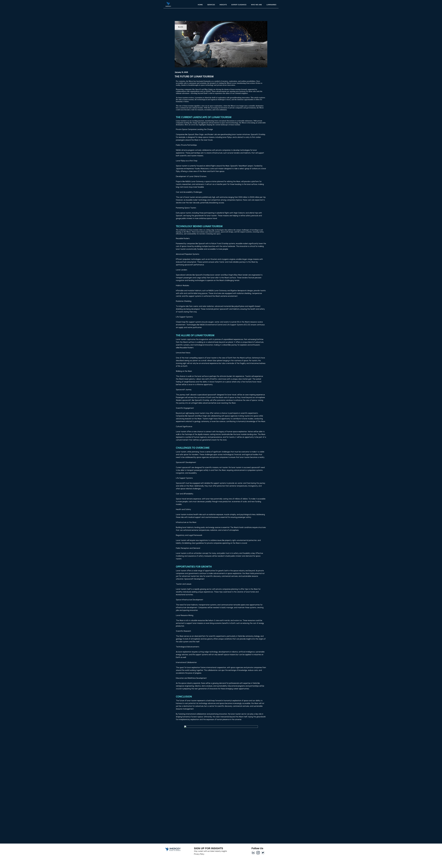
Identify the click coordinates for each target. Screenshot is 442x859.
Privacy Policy (199, 854)
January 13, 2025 (181, 72)
